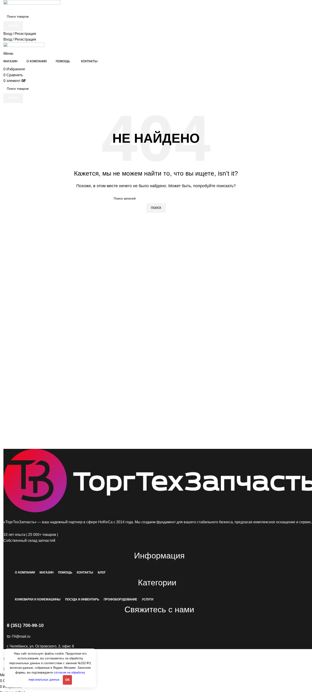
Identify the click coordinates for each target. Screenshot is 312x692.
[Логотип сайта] (32, 6)
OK (67, 679)
